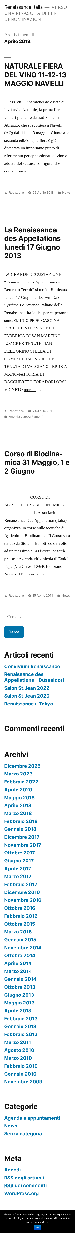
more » (20, 171)
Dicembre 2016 (22, 892)
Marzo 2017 (18, 876)
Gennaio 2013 (20, 1026)
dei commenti (25, 1185)
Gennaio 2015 (20, 940)
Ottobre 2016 (19, 908)
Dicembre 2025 (22, 766)
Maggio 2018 (19, 798)
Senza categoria (23, 1134)
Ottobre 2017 (19, 853)
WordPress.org (21, 1193)
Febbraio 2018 (21, 821)
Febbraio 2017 (20, 884)
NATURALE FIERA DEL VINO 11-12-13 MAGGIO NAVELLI (35, 75)
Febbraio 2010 (21, 1066)
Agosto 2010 (19, 1050)
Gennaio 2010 (20, 1074)
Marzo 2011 (17, 1042)
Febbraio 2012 (21, 1034)
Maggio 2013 (19, 1003)
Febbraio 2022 (21, 782)
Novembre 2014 (23, 948)
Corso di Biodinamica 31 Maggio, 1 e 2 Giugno (36, 462)
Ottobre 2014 (19, 955)
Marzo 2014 (18, 971)
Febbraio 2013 (21, 1019)
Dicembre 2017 (22, 837)
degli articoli (24, 1178)
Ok (37, 1227)
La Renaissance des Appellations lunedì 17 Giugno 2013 (32, 242)
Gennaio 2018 (20, 829)
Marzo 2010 (18, 1058)
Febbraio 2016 (21, 916)
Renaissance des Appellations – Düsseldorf (34, 677)
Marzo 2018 (18, 813)
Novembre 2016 (22, 900)
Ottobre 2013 (19, 987)
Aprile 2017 (17, 869)
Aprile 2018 (17, 805)
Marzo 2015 (18, 932)
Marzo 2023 (18, 774)
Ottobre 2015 (19, 924)
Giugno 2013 (19, 995)
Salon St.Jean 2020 (27, 696)
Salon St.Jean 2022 (26, 688)
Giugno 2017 (19, 861)
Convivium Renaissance (32, 666)
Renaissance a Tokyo (28, 704)
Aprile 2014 (18, 963)
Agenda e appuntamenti (26, 416)
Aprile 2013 (17, 1011)
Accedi (12, 1170)
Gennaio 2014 (20, 979)
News (66, 192)
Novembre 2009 (23, 1082)
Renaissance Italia (23, 7)
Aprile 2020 (18, 790)
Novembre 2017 (22, 845)
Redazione (16, 192)
